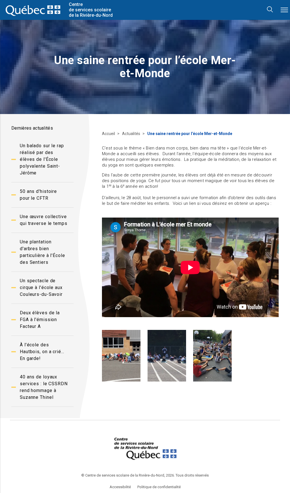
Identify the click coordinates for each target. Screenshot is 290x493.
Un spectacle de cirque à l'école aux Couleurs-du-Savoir (41, 287)
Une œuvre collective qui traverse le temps (43, 220)
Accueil (109, 133)
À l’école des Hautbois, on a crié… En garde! (42, 351)
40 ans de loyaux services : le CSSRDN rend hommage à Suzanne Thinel (44, 387)
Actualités (131, 133)
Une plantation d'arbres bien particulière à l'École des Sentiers (42, 252)
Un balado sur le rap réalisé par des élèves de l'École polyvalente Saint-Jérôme (42, 159)
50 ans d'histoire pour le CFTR (38, 195)
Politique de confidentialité (159, 487)
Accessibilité (120, 487)
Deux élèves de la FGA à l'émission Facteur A (40, 319)
